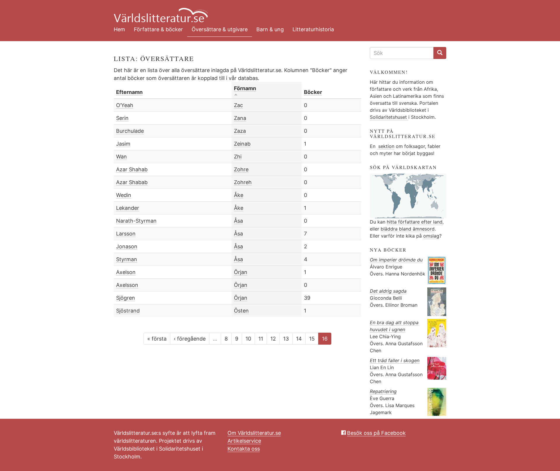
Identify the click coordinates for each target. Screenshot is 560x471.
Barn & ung (270, 29)
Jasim (123, 144)
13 (286, 339)
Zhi (238, 156)
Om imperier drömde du (396, 260)
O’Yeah (124, 105)
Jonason (126, 246)
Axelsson (127, 285)
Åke (238, 195)
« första (157, 339)
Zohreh (243, 182)
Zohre (241, 169)
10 (248, 339)
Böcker (313, 92)
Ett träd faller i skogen (394, 360)
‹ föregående (190, 339)
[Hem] (275, 11)
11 (260, 339)
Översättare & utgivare (220, 29)
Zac (238, 105)
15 (312, 339)
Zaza (240, 131)
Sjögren (125, 298)
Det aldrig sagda (388, 291)
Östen (241, 311)
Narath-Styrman (136, 221)
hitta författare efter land (414, 222)
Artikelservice (244, 441)
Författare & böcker (158, 29)
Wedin (123, 195)
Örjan (240, 272)
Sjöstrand (128, 311)
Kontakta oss (244, 449)
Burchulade (130, 131)
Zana (240, 118)
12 (273, 339)
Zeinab (242, 144)
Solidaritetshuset (389, 117)
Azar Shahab (132, 169)
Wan (121, 156)
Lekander (127, 208)
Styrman (126, 259)
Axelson (126, 272)
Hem (119, 29)
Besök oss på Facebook (376, 433)
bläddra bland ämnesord (408, 229)
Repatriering (383, 391)
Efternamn (129, 92)
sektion (385, 146)
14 (299, 339)
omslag (431, 236)
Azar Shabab (132, 182)
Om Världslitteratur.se (254, 433)
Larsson (126, 234)
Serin (122, 118)
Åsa (238, 221)
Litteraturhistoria (313, 29)
